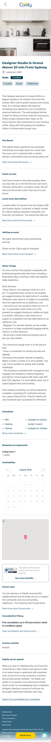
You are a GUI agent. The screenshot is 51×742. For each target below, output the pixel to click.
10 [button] (14, 490)
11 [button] (19, 490)
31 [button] (14, 507)
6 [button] (31, 485)
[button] (8, 470)
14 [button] (37, 490)
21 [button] (37, 496)
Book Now (25, 735)
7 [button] (36, 485)
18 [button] (20, 496)
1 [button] (42, 479)
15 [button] (42, 490)
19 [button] (25, 496)
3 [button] (14, 485)
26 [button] (25, 501)
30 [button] (8, 507)
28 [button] (37, 501)
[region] (25, 32)
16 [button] (8, 496)
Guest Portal (6, 725)
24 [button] (14, 501)
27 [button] (31, 501)
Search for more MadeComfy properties (21, 699)
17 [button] (14, 496)
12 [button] (25, 490)
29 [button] (43, 501)
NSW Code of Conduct (9, 715)
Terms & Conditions (8, 718)
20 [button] (31, 496)
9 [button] (8, 490)
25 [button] (20, 501)
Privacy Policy (6, 722)
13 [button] (31, 490)
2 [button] (8, 485)
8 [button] (42, 485)
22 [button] (43, 496)
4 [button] (19, 485)
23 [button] (8, 501)
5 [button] (25, 485)
